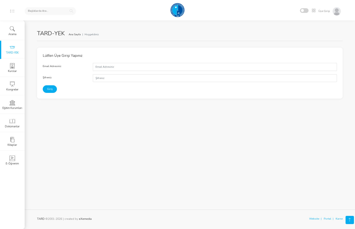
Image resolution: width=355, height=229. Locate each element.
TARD (41, 219)
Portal (327, 219)
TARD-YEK (12, 53)
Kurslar (12, 71)
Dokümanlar (12, 126)
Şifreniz (47, 77)
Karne (339, 219)
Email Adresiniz (52, 66)
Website (314, 219)
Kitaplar (12, 145)
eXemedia (85, 219)
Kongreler (12, 89)
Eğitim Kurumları (12, 108)
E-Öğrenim (12, 163)
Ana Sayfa (75, 34)
